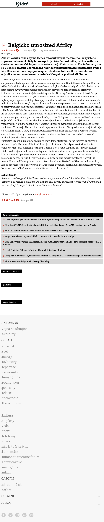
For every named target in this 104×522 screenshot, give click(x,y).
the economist (12, 403)
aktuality (8, 334)
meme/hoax (11, 467)
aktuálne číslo (12, 484)
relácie (7, 393)
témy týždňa (11, 377)
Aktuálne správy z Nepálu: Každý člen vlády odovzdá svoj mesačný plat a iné (39, 230)
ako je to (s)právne (15, 446)
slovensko (9, 346)
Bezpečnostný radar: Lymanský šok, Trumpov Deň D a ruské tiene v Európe (38, 236)
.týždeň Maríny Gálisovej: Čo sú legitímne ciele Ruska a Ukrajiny (34, 250)
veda (5, 426)
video (6, 441)
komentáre (10, 452)
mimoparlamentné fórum (21, 457)
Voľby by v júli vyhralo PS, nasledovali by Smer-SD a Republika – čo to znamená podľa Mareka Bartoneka (52, 255)
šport (6, 431)
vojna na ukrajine (14, 329)
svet (5, 351)
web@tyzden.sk (43, 194)
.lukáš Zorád (8, 50)
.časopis (28, 50)
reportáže (9, 367)
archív (6, 490)
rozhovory (9, 362)
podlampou (10, 382)
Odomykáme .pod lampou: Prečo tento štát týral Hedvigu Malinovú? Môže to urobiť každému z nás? (52, 219)
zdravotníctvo (12, 462)
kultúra (7, 415)
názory (7, 356)
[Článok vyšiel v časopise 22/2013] (4, 44)
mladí (6, 472)
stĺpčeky (8, 420)
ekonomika (10, 372)
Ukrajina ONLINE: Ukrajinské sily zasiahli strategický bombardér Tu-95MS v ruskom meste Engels (49, 225)
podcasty (8, 387)
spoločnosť (10, 398)
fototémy (9, 436)
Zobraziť (15, 271)
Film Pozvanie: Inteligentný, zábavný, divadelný (26, 261)
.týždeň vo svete (49, 50)
